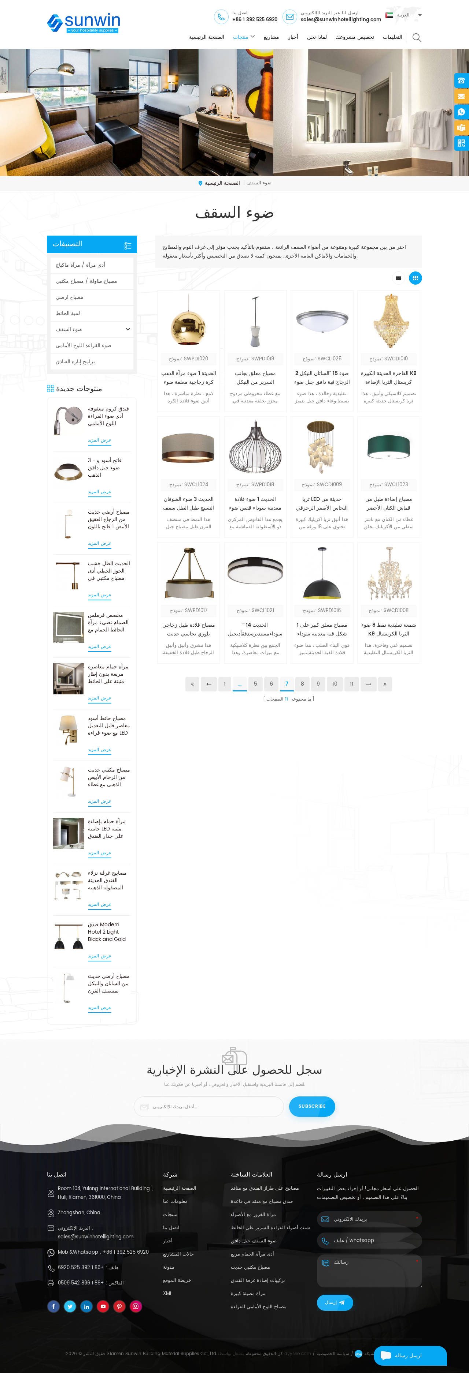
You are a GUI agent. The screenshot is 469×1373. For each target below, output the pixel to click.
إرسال (331, 1302)
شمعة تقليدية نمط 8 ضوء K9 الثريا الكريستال (388, 629)
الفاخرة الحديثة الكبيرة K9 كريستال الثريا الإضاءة (389, 377)
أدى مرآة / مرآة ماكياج (80, 265)
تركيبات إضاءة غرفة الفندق (258, 1280)
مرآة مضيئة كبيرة (248, 1294)
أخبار (293, 37)
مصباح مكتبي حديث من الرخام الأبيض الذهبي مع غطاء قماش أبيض (109, 777)
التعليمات (392, 37)
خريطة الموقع (177, 1280)
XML (167, 1294)
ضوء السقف (69, 329)
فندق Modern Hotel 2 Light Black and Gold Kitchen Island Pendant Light (107, 932)
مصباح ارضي (70, 297)
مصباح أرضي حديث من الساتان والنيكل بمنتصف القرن (109, 984)
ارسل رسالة (408, 1355)
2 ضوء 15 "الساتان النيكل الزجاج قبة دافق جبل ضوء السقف (322, 378)
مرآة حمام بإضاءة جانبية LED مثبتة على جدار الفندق (107, 829)
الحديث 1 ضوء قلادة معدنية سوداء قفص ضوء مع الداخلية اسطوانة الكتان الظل (255, 504)
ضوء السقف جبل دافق (254, 1241)
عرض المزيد (100, 440)
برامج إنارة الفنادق (75, 361)
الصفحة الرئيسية (206, 37)
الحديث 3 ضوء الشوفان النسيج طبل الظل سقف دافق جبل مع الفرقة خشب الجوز (188, 504)
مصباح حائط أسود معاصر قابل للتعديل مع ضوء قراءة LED (109, 726)
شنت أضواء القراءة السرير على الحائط (270, 1228)
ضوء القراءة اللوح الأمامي (83, 345)
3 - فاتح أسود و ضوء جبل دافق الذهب (105, 468)
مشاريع (271, 37)
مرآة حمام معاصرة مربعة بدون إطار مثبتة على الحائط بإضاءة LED (108, 674)
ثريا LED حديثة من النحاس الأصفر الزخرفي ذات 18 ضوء (322, 504)
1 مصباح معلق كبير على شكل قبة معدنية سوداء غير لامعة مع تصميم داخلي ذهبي (322, 629)
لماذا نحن (317, 37)
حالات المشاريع (178, 1254)
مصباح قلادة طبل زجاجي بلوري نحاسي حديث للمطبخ (188, 629)
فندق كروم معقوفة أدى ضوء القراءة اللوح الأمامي (108, 416)
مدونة (168, 1267)
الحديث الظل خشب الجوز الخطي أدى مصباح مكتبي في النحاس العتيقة (109, 571)
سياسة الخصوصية (333, 1353)
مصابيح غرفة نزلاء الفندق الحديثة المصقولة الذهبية (107, 881)
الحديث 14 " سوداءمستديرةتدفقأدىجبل (255, 629)
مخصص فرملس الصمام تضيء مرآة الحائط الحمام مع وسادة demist (108, 623)
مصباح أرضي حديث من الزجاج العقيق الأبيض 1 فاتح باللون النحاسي (109, 519)
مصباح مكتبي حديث (250, 1267)
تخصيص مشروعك (355, 37)
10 (334, 684)
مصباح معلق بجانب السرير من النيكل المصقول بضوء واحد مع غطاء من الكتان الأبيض (255, 378)
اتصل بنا (171, 1228)
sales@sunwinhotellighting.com (341, 20)
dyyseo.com (297, 1353)
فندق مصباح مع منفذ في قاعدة (262, 1201)
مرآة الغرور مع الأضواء (253, 1215)
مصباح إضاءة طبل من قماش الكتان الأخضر (388, 503)
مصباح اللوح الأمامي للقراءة (259, 1307)
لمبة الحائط (68, 313)
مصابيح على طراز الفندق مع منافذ (265, 1188)
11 (352, 684)
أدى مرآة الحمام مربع (252, 1254)
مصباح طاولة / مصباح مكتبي (86, 281)
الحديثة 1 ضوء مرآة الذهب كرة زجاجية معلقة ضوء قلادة (188, 378)
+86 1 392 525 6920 (254, 20)
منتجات (240, 37)
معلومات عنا (175, 1201)
